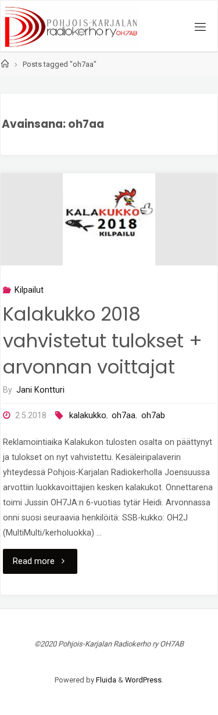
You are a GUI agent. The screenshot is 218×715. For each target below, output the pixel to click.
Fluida (105, 680)
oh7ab (153, 416)
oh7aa (123, 416)
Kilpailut (29, 290)
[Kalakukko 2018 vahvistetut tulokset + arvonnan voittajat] (109, 219)
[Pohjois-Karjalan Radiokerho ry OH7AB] (71, 26)
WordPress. (144, 680)
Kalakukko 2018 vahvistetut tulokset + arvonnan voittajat (102, 340)
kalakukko (87, 416)
